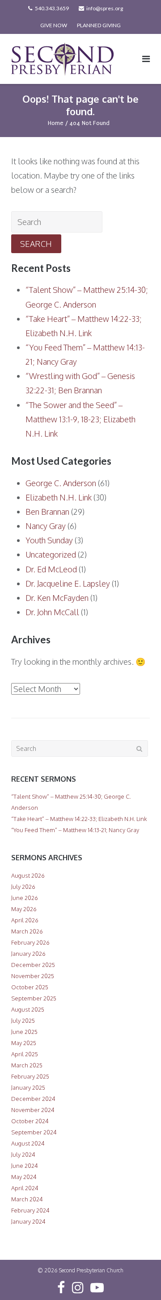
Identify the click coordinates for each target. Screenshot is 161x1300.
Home (56, 123)
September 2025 (33, 998)
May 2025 (23, 1042)
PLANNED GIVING (99, 25)
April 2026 (24, 920)
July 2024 (23, 1154)
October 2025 (29, 987)
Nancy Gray (45, 526)
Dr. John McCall (52, 612)
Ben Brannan (47, 512)
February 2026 (30, 942)
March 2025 (26, 1065)
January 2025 (28, 1087)
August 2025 (27, 1009)
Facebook (61, 1287)
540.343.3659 (52, 8)
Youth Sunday (49, 540)
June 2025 (24, 1031)
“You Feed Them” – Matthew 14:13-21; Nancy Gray (75, 829)
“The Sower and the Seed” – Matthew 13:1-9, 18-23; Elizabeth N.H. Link (80, 419)
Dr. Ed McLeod (51, 569)
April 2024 (24, 1188)
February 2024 (30, 1210)
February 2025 (30, 1076)
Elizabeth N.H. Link (58, 497)
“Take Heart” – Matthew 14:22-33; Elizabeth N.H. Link (79, 818)
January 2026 (28, 953)
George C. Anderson (60, 483)
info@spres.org (104, 8)
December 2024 (33, 1098)
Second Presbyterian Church (91, 1270)
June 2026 (24, 897)
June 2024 (24, 1165)
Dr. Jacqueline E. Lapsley (67, 583)
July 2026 (23, 886)
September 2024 (34, 1132)
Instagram (78, 1287)
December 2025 (33, 964)
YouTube (97, 1287)
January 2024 (28, 1221)
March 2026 (27, 931)
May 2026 (24, 908)
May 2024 (24, 1176)
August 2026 (28, 875)
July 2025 (23, 1020)
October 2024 (30, 1121)
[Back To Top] (139, 1278)
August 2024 (28, 1143)
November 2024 (33, 1109)
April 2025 (24, 1054)
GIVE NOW (53, 25)
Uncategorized (50, 554)
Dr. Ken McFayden (57, 598)
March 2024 (27, 1199)
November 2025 (32, 975)
